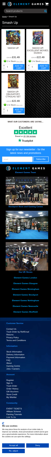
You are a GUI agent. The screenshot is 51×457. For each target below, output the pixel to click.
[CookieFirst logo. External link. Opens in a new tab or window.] (3, 423)
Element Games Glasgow (25, 283)
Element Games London (25, 278)
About (9, 363)
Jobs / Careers (13, 369)
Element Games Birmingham (25, 289)
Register (10, 380)
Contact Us (11, 329)
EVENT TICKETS (14, 408)
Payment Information (15, 357)
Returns (9, 334)
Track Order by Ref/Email (17, 332)
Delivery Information (15, 354)
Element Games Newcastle (25, 306)
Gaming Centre (13, 366)
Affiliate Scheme (13, 411)
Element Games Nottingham (25, 300)
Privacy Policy (12, 337)
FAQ (8, 360)
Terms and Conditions (16, 340)
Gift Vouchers (12, 391)
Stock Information (14, 352)
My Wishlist (11, 397)
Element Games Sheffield (25, 312)
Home (4, 17)
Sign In (9, 383)
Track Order (11, 386)
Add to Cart (19, 66)
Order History (12, 389)
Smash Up (13, 17)
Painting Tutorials (14, 414)
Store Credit (11, 394)
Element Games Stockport (25, 295)
